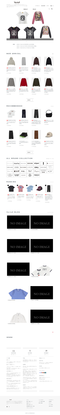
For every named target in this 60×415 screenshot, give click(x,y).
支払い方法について (30, 404)
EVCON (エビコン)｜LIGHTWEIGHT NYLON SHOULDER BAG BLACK (48, 121)
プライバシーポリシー (30, 407)
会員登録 (50, 401)
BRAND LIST (26, 9)
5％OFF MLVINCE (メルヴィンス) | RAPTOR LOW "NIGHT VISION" (23, 142)
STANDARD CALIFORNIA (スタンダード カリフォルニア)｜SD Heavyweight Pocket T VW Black (11, 196)
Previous (8, 188)
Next (51, 188)
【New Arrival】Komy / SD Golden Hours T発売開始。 (27, 47)
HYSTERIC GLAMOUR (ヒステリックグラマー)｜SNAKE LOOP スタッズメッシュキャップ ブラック (39, 196)
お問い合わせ (51, 406)
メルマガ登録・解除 (42, 401)
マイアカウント (37, 5)
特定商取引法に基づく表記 (30, 406)
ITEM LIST (34, 9)
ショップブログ (41, 399)
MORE (29, 100)
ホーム (28, 399)
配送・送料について (30, 401)
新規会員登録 (43, 5)
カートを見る (51, 404)
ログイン (48, 5)
